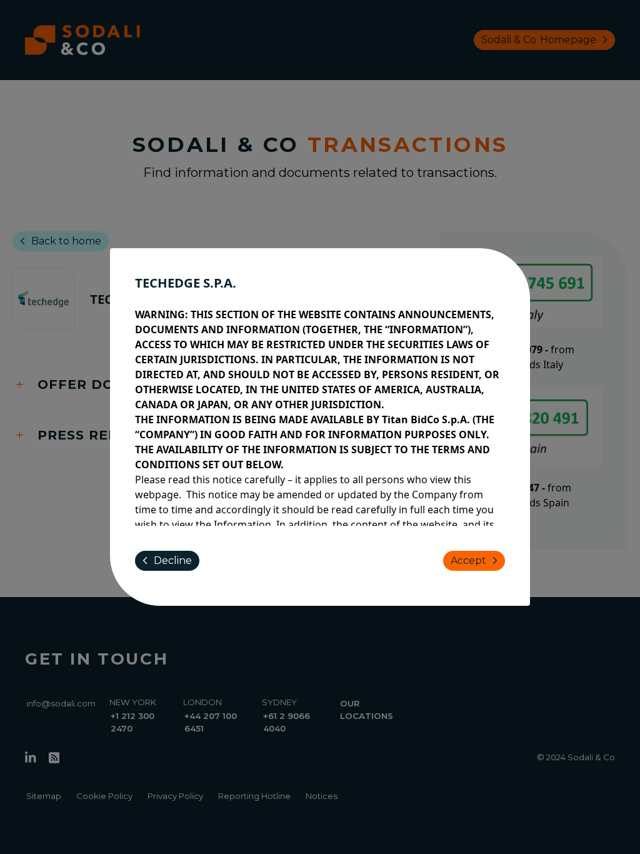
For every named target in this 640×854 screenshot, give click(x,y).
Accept (476, 561)
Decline (165, 561)
